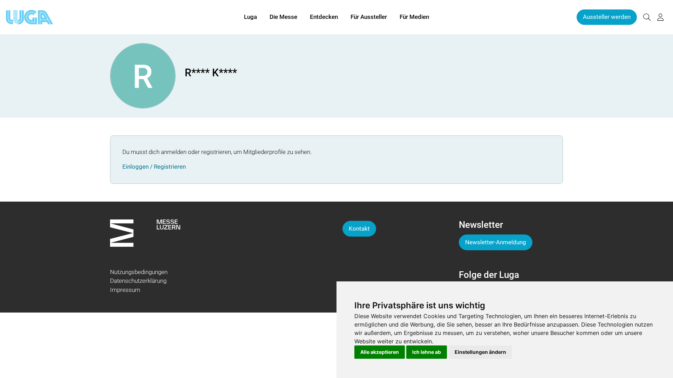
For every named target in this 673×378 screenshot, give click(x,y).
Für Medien (414, 16)
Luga (250, 16)
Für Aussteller (369, 16)
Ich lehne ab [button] (426, 352)
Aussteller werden (607, 16)
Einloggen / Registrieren (154, 166)
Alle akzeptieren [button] (379, 352)
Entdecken (324, 16)
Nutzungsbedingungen (139, 271)
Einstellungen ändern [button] (480, 352)
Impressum (125, 289)
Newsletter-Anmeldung (495, 242)
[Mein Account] (660, 17)
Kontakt (359, 228)
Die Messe (283, 16)
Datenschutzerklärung (138, 280)
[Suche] (647, 17)
